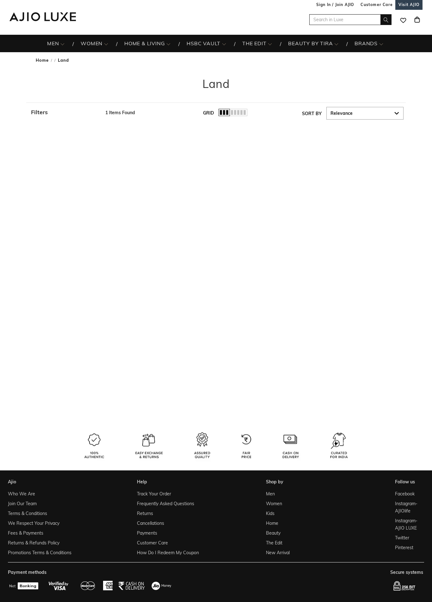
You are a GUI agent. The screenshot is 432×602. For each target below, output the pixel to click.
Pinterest (404, 547)
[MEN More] (62, 43)
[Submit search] (386, 19)
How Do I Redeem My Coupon (168, 552)
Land (63, 60)
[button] (65, 112)
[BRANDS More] (381, 43)
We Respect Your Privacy (33, 523)
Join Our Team (22, 503)
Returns (145, 513)
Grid (208, 113)
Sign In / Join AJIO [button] (335, 4)
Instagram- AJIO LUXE (406, 524)
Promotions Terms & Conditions (39, 552)
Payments (147, 533)
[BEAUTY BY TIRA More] (336, 43)
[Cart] (417, 19)
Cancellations (150, 523)
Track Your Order (154, 494)
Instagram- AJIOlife (406, 507)
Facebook (405, 494)
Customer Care (152, 543)
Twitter (402, 538)
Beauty (273, 533)
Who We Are (21, 494)
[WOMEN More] (106, 43)
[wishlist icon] (403, 19)
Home (42, 60)
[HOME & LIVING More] (168, 43)
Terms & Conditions (27, 513)
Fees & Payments (25, 533)
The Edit (274, 543)
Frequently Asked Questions (165, 503)
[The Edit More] (270, 43)
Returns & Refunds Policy (33, 543)
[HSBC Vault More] (224, 43)
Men (270, 494)
